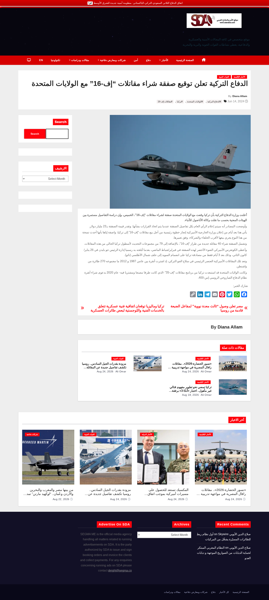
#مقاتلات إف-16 (165, 101)
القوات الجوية (224, 77)
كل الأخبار (224, 592)
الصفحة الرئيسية (185, 60)
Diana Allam (239, 96)
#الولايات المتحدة (195, 101)
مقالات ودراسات (79, 60)
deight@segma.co (120, 570)
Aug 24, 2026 (190, 371)
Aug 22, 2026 (61, 499)
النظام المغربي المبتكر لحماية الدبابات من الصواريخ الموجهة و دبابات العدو (224, 553)
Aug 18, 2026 (190, 394)
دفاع (148, 60)
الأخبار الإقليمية (239, 77)
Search (61, 122)
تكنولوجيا (55, 60)
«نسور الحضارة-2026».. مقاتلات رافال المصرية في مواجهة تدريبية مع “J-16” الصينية (190, 367)
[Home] (204, 60)
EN (41, 60)
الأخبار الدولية (147, 434)
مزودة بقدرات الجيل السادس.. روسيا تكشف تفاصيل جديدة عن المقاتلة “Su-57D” (104, 367)
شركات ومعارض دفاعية (112, 60)
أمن (136, 60)
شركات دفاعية (32, 434)
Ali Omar (206, 371)
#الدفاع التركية (214, 101)
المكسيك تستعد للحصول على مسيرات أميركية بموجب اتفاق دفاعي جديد (168, 494)
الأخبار (164, 60)
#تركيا (180, 101)
